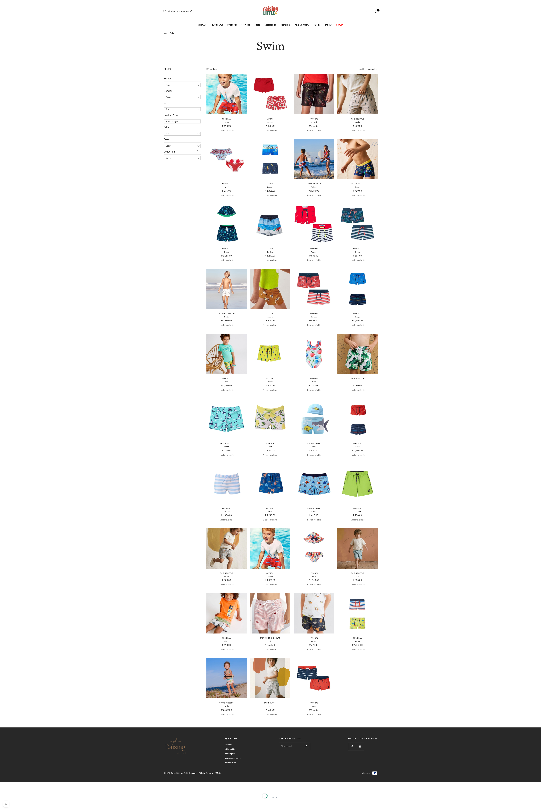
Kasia (357, 382)
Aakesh (226, 576)
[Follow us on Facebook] (352, 746)
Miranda (270, 443)
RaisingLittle (357, 119)
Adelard (314, 122)
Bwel (226, 382)
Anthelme (357, 511)
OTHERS (328, 25)
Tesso (270, 511)
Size (166, 102)
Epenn (226, 447)
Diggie (226, 641)
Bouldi (270, 382)
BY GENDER (232, 25)
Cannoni (270, 122)
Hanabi (226, 122)
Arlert (357, 576)
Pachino (226, 511)
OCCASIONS (285, 25)
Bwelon (357, 641)
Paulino (314, 252)
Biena (314, 576)
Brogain (270, 187)
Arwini (226, 187)
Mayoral (226, 119)
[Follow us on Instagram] (360, 746)
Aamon (313, 641)
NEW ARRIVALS (217, 25)
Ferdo (226, 706)
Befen (314, 382)
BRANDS (316, 25)
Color (167, 139)
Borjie (226, 252)
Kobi (314, 447)
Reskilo (270, 641)
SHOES (257, 25)
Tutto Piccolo (314, 184)
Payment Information (233, 758)
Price (166, 127)
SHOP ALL (202, 25)
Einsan (357, 187)
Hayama (314, 511)
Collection (169, 151)
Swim (168, 158)
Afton (314, 706)
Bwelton (270, 252)
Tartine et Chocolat (226, 313)
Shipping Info (230, 754)
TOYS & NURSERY (302, 25)
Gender (168, 90)
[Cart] (376, 11)
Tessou (270, 576)
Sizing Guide (230, 749)
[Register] (306, 746)
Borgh (357, 317)
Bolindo (357, 447)
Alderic (270, 317)
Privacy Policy (230, 763)
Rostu (226, 317)
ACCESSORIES (270, 25)
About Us (228, 745)
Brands (167, 78)
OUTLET (339, 25)
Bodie (357, 252)
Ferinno (314, 187)
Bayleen (314, 317)
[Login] (366, 11)
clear (197, 150)
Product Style (171, 115)
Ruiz (270, 447)
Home (165, 33)
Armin (357, 122)
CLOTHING (245, 25)
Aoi (270, 706)
